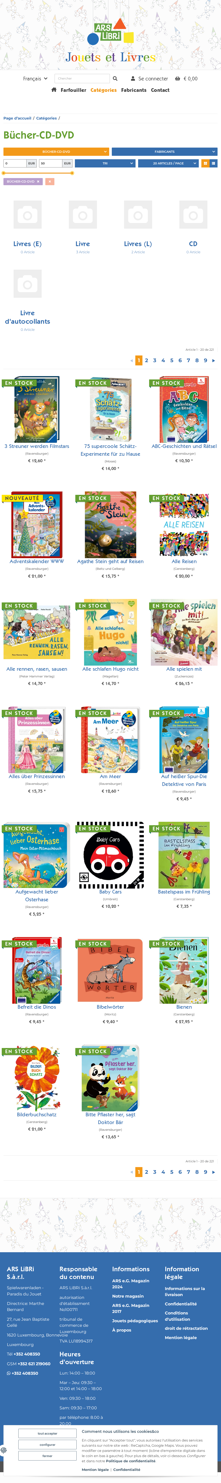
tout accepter (47, 1433)
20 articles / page (168, 163)
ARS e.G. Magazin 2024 (130, 1283)
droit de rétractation (186, 1328)
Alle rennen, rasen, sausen (36, 669)
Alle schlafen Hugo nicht (110, 669)
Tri (105, 163)
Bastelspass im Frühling (184, 892)
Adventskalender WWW (37, 562)
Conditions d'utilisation (177, 1316)
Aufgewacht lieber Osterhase (37, 896)
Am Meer (110, 777)
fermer (47, 1456)
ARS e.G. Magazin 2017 (130, 1308)
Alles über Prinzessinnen (37, 777)
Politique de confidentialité (130, 1461)
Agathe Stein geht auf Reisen (110, 562)
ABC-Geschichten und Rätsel (184, 446)
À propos (121, 1330)
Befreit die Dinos (37, 1007)
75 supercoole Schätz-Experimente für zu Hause (110, 450)
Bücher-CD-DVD (56, 152)
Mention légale (181, 1337)
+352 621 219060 (34, 1363)
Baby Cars (110, 892)
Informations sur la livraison (185, 1291)
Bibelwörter (110, 1007)
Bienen (184, 1007)
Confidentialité (181, 1303)
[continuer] (214, 360)
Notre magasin (128, 1296)
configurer (47, 1444)
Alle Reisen (184, 562)
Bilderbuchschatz (37, 1115)
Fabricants (165, 152)
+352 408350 (27, 1354)
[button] (35, 78)
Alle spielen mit (184, 669)
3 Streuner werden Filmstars (37, 446)
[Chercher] (115, 78)
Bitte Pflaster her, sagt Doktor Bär (110, 1119)
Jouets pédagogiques (135, 1320)
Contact (160, 90)
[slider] (3, 173)
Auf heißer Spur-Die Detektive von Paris (184, 780)
